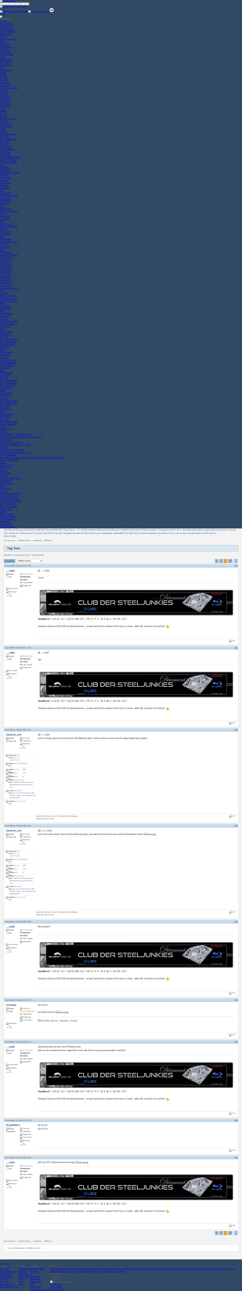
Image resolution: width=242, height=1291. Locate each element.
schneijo (11, 1005)
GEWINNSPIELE (6, 29)
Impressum (35, 1279)
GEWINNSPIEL (6, 60)
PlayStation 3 (119, 1269)
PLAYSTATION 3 (7, 365)
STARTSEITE (6, 24)
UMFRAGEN (5, 34)
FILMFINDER (5, 178)
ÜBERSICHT (5, 44)
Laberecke (37, 540)
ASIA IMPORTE (6, 257)
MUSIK (3, 75)
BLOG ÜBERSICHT (8, 519)
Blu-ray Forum (10, 540)
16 (236, 1000)
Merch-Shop (23, 1277)
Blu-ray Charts (73, 1269)
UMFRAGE (4, 96)
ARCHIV (3, 132)
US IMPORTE (6, 286)
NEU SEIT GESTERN (9, 460)
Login (2, 14)
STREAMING (5, 440)
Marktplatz (120, 626)
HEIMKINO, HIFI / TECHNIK (11, 450)
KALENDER (5, 188)
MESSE (3, 73)
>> (230, 561)
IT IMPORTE (5, 275)
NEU (2, 191)
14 (236, 826)
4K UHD (61, 1271)
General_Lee (13, 734)
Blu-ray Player (192, 1269)
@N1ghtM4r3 (45, 1162)
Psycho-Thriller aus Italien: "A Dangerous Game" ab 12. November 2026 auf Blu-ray (170, 530)
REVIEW (3, 116)
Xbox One (70, 1271)
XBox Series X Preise (9, 1287)
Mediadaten (35, 1277)
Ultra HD (137, 1269)
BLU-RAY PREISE (7, 149)
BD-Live (202, 1269)
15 (236, 922)
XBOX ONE (5, 406)
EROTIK (3, 114)
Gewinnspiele (24, 1269)
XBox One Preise (7, 1284)
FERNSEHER (5, 52)
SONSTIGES (5, 147)
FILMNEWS (5, 170)
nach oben (4, 1264)
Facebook (34, 1271)
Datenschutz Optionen (40, 1289)
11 (236, 566)
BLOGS (3, 37)
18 (236, 1120)
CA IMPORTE (6, 265)
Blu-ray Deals (56, 1287)
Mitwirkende (35, 1282)
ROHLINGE (4, 83)
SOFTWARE (5, 85)
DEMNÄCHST (6, 193)
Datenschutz (36, 1287)
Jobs (20, 1284)
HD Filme (129, 1269)
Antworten (9, 561)
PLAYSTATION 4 (7, 345)
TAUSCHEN (5, 473)
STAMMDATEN (7, 483)
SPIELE (3, 304)
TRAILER (4, 93)
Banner (21, 1279)
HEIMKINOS (5, 522)
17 (236, 1042)
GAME (2, 57)
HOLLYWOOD (6, 62)
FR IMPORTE (6, 273)
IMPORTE (4, 244)
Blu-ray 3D (222, 1269)
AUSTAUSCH (6, 47)
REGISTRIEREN (7, 514)
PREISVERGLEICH (8, 517)
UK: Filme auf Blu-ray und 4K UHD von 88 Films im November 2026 (33, 530)
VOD (2, 291)
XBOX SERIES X (7, 386)
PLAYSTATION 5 (7, 324)
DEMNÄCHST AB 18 (9, 496)
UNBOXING (5, 98)
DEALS (4, 137)
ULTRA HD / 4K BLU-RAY (11, 442)
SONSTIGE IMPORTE (9, 288)
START (3, 21)
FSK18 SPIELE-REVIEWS (10, 501)
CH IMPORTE (6, 268)
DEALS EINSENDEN (8, 162)
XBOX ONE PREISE (8, 160)
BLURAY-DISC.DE (7, 119)
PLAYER (3, 80)
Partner (21, 1282)
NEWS (2, 42)
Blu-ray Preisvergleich (103, 1269)
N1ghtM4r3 (13, 1125)
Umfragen (22, 1271)
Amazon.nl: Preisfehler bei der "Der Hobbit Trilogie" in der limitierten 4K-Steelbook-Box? (23, 795)
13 (236, 730)
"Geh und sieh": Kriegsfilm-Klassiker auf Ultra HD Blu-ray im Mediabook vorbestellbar (86, 533)
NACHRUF (4, 78)
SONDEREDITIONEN (9, 88)
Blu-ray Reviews (161, 1269)
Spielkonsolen (87, 1269)
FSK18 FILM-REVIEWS (9, 499)
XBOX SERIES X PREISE (10, 157)
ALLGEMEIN (5, 106)
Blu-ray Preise (6, 1277)
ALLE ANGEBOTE (7, 139)
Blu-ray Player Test (177, 1269)
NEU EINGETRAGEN (9, 196)
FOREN (3, 432)
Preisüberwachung (8, 1271)
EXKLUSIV (4, 49)
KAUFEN (3, 471)
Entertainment (24, 540)
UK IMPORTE (6, 283)
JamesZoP (40, 819)
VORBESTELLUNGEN (9, 173)
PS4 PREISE (5, 155)
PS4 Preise (4, 1279)
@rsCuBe (43, 1005)
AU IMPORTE (6, 263)
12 (236, 648)
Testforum (48, 540)
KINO (2, 67)
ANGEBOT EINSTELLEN (10, 478)
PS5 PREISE (5, 152)
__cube (10, 570)
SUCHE (3, 463)
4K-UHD (3, 214)
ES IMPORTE (6, 270)
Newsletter (4, 1269)
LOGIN (3, 512)
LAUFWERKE (5, 70)
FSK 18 (3, 486)
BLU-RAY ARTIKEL (8, 39)
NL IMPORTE (6, 278)
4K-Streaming (56, 1269)
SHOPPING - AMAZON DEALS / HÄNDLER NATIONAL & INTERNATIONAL (32, 458)
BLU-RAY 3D (5, 198)
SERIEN (3, 111)
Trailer (78, 1271)
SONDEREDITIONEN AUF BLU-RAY (15, 445)
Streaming (94, 1271)
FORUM (3, 427)
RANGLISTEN (6, 524)
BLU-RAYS (4, 142)
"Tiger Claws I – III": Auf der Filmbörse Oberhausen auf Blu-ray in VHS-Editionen (98, 530)
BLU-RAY (4, 180)
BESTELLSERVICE (8, 296)
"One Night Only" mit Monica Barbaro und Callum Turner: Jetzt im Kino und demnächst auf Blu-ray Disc (170, 533)
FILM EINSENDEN (7, 301)
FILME (2, 109)
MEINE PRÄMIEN (7, 527)
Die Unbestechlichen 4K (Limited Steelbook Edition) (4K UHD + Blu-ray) (21, 784)
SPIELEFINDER (6, 314)
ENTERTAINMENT (8, 455)
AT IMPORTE (6, 260)
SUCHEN (4, 476)
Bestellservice (6, 1274)
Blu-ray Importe (118, 1271)
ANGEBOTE (5, 101)
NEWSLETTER (6, 26)
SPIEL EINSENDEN (8, 342)
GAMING (3, 447)
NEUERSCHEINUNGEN (9, 494)
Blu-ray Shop (105, 1271)
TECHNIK (4, 91)
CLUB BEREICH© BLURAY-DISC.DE (15, 453)
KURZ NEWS (5, 103)
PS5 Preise (4, 1282)
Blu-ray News (56, 1284)
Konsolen (85, 1271)
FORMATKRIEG (6, 55)
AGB (32, 1284)
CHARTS (4, 186)
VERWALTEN (6, 481)
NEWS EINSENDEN (8, 134)
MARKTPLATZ (6, 465)
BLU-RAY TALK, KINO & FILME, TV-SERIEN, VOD (21, 437)
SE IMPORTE (6, 281)
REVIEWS (4, 175)
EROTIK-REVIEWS (8, 504)
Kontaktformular (37, 1269)
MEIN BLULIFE (6, 509)
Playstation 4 (211, 1269)
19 (236, 1157)
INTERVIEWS (6, 65)
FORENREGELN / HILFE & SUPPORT (15, 434)
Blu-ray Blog (23, 1274)
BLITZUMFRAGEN (8, 31)
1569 (24, 769)
